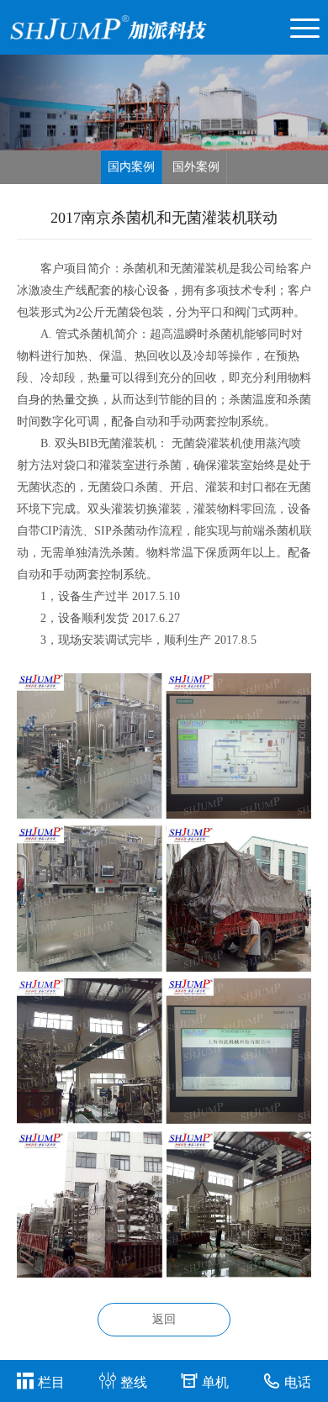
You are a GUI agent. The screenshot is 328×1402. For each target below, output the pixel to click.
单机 (215, 1382)
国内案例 (131, 167)
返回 (164, 1319)
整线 (133, 1382)
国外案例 (196, 167)
